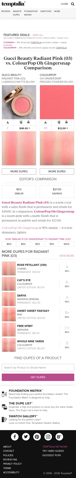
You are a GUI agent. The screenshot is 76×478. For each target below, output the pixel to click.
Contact (8, 450)
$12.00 (62, 128)
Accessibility (11, 472)
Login (64, 3)
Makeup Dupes (17, 13)
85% (23, 244)
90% (37, 244)
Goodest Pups (51, 455)
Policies (8, 455)
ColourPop (10, 47)
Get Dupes (38, 377)
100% (66, 244)
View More (66, 256)
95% (51, 244)
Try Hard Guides (53, 450)
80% (9, 244)
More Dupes (19, 171)
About (7, 446)
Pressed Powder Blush (56, 82)
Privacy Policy (12, 463)
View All (38, 35)
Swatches (45, 11)
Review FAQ (10, 459)
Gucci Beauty (18, 58)
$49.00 (24, 128)
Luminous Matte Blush (18, 82)
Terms (7, 468)
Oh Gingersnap (53, 63)
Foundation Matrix (31, 13)
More (57, 11)
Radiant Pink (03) (52, 58)
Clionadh (9, 42)
